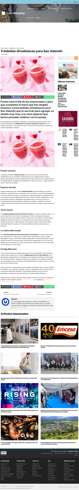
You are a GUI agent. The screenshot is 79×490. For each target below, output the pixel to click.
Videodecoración (5, 471)
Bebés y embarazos (37, 467)
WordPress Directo (21, 471)
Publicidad (63, 1)
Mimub (2, 477)
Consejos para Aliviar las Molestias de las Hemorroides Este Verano (66, 132)
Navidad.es (51, 467)
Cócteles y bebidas (8, 48)
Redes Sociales (20, 473)
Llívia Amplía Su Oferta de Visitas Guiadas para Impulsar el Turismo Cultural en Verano (58, 443)
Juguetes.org (51, 469)
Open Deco (3, 465)
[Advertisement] (39, 34)
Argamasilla (67, 467)
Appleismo (19, 467)
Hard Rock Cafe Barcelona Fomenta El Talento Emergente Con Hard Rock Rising (65, 150)
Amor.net (34, 469)
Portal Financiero (52, 477)
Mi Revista (50, 479)
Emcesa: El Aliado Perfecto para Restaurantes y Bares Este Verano (58, 346)
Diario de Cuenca (68, 473)
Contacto (69, 1)
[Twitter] (76, 2)
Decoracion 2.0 (4, 464)
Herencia (66, 477)
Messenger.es (20, 465)
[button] (39, 8)
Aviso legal (75, 487)
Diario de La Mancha (69, 475)
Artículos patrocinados (46, 453)
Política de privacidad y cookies (65, 487)
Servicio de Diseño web (60, 453)
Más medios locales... (69, 479)
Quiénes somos (56, 1)
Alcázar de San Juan (69, 465)
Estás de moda (36, 465)
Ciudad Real (67, 471)
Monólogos (51, 471)
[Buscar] (76, 58)
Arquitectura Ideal (5, 469)
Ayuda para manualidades (7, 473)
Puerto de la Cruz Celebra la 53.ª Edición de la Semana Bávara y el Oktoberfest (59, 378)
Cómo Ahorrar (51, 475)
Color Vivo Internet (11, 486)
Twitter (19, 307)
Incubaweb (19, 469)
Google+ (24, 307)
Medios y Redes (73, 451)
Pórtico (2, 479)
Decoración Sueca (5, 467)
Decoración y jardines (6, 475)
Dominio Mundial (52, 465)
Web (13, 307)
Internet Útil (19, 477)
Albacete (66, 464)
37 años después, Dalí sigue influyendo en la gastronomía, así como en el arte (19, 443)
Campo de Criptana (69, 469)
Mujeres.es (35, 473)
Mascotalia (51, 473)
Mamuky (34, 471)
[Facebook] (74, 2)
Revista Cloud (20, 475)
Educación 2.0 (51, 464)
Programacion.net (21, 464)
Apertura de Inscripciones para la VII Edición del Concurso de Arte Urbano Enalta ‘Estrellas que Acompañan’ (59, 411)
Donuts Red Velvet (28, 279)
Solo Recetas (35, 464)
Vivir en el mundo (36, 475)
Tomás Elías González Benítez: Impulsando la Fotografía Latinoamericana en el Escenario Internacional (63, 99)
